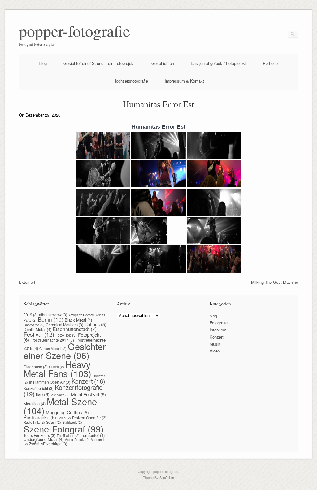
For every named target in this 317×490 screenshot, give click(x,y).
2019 (31, 314)
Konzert (88, 381)
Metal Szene (60, 406)
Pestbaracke (40, 417)
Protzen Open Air (89, 417)
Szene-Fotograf (64, 428)
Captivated (34, 324)
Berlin (50, 319)
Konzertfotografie (63, 390)
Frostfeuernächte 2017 (52, 340)
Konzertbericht (39, 388)
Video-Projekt (77, 439)
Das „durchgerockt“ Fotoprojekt (218, 63)
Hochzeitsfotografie (130, 81)
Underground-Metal (43, 439)
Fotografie (219, 323)
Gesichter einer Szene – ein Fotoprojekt (99, 63)
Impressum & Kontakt (184, 81)
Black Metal (78, 320)
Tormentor (93, 435)
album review (53, 314)
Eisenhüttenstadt (75, 329)
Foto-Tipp (66, 335)
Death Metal (37, 329)
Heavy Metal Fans (57, 369)
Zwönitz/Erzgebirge (48, 443)
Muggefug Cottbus (67, 412)
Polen (64, 417)
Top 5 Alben (68, 435)
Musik (215, 344)
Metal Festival (88, 394)
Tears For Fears (39, 435)
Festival (39, 334)
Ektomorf (27, 282)
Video (215, 351)
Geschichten (162, 63)
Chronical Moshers (64, 324)
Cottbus (95, 324)
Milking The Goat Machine (274, 282)
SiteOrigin (166, 477)
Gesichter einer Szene (65, 350)
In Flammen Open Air (49, 382)
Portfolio (270, 63)
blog (43, 63)
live (43, 394)
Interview (218, 330)
